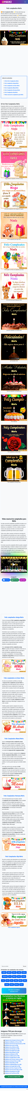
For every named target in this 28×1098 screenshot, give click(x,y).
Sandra (6, 984)
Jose (3, 980)
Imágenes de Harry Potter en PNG (12, 1061)
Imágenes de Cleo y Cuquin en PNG (13, 1068)
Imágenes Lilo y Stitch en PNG (12, 1047)
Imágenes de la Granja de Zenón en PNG (14, 1040)
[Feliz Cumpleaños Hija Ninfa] (14, 903)
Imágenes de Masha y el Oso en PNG (13, 1042)
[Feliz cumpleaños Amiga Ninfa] (14, 665)
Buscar (24, 966)
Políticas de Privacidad (19, 1086)
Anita (7, 980)
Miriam (16, 984)
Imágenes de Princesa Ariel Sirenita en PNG (15, 1043)
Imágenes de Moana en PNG (11, 1054)
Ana (12, 980)
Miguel (14, 976)
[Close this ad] (27, 1089)
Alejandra (5, 976)
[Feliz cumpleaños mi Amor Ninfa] (14, 726)
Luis (10, 976)
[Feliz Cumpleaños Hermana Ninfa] (14, 844)
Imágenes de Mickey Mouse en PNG (13, 1064)
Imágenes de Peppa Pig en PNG (12, 1050)
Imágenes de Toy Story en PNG (12, 1073)
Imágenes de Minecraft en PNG (12, 1056)
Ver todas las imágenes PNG (14, 1076)
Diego (16, 980)
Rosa (19, 976)
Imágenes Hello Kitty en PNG (11, 1062)
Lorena (23, 976)
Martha (9, 972)
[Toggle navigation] (25, 2)
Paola (21, 984)
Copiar (23, 580)
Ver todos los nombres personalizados (14, 990)
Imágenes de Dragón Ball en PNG (12, 1066)
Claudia (4, 972)
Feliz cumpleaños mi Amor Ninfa (12, 85)
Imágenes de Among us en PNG (12, 1071)
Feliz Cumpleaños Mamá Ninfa (11, 88)
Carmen (24, 972)
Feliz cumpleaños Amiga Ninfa (12, 83)
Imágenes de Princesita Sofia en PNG (13, 1069)
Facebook (7, 580)
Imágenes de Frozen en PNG (11, 1045)
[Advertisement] (14, 60)
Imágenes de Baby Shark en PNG (12, 1057)
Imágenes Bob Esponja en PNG (12, 1052)
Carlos (14, 972)
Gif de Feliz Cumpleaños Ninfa (12, 81)
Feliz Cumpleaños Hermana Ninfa (12, 90)
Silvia (25, 980)
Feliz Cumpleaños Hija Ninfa (11, 92)
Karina (11, 984)
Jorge (19, 972)
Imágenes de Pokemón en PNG (12, 1049)
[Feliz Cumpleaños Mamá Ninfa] (14, 783)
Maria (20, 980)
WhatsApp (15, 580)
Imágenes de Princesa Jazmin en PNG (14, 1059)
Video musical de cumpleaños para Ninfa (14, 94)
